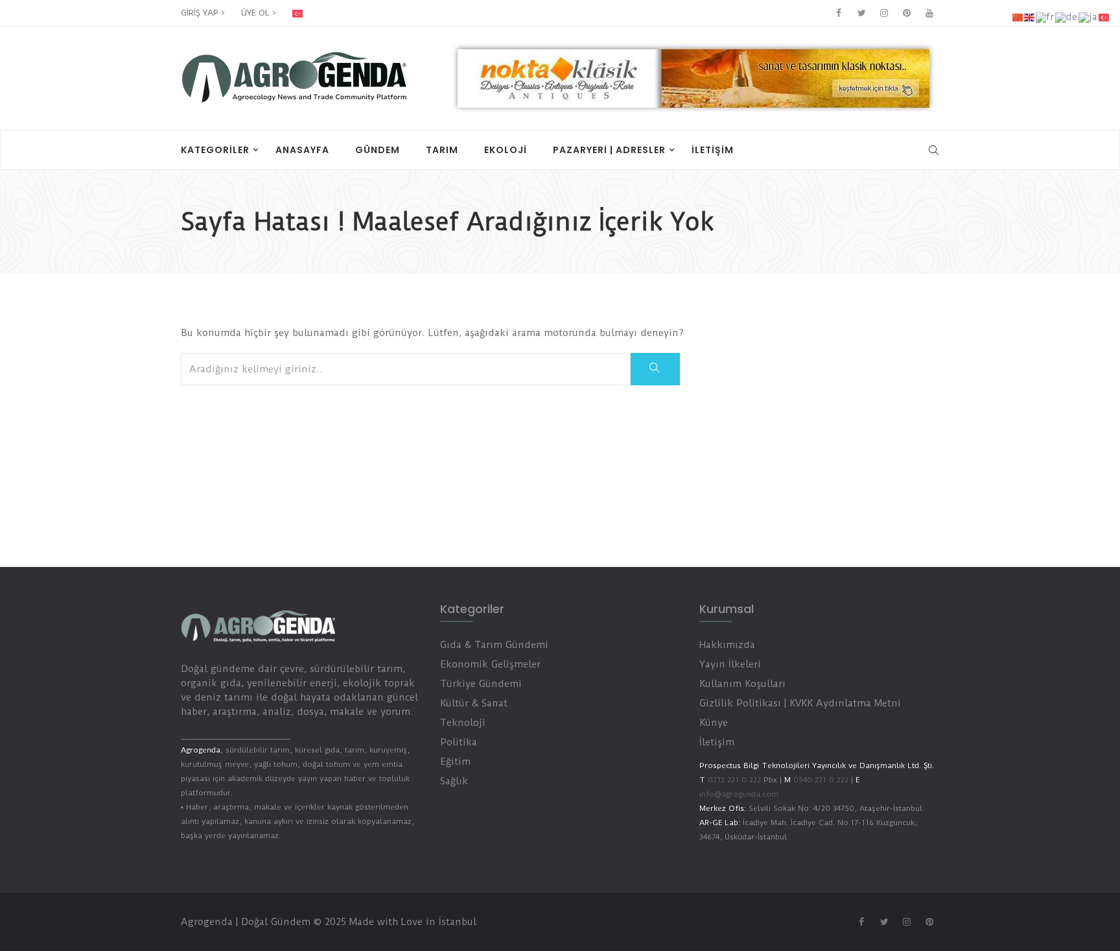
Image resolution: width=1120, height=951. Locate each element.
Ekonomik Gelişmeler (490, 664)
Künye (713, 722)
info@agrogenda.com (738, 794)
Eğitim (455, 761)
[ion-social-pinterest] (906, 13)
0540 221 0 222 (819, 779)
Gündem (377, 149)
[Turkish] (306, 13)
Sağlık (454, 781)
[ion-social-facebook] (838, 13)
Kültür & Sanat (474, 703)
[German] (1067, 17)
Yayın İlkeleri (730, 664)
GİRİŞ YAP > (203, 13)
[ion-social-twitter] (861, 13)
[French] (1045, 17)
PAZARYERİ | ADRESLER (609, 149)
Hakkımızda (727, 645)
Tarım (442, 149)
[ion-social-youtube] (929, 13)
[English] (1030, 17)
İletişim (713, 149)
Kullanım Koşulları (742, 684)
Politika (458, 742)
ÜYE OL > (258, 13)
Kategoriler (215, 149)
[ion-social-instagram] (884, 13)
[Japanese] (1089, 17)
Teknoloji (462, 722)
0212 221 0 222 (734, 779)
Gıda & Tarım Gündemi (494, 645)
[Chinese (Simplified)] (1018, 17)
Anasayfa (302, 149)
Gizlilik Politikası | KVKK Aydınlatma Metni (800, 703)
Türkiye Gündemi (481, 684)
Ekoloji (505, 149)
